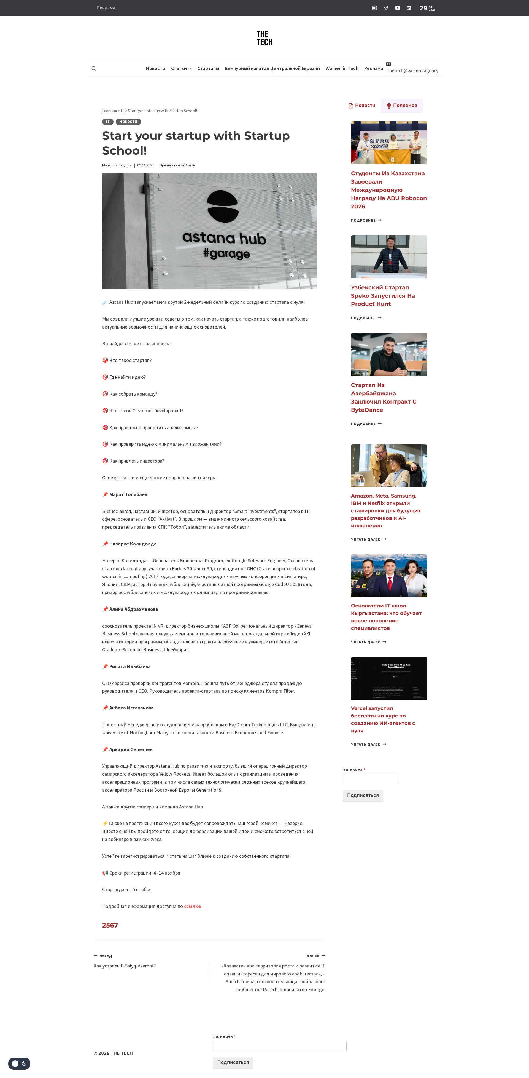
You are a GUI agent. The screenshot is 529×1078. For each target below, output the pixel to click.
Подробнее (366, 220)
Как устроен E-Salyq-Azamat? (124, 961)
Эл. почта (354, 770)
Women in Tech (342, 68)
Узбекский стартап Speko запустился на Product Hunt (383, 295)
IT (122, 110)
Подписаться (363, 795)
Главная (109, 110)
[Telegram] (386, 8)
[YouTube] (398, 8)
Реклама (106, 8)
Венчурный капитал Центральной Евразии (272, 68)
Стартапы (208, 68)
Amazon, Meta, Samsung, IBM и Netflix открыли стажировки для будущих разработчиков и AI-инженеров (386, 511)
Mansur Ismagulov (117, 165)
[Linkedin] (409, 8)
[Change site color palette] (19, 1064)
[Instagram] (375, 8)
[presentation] (389, 142)
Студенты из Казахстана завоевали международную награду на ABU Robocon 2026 (389, 190)
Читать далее (368, 539)
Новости (155, 68)
